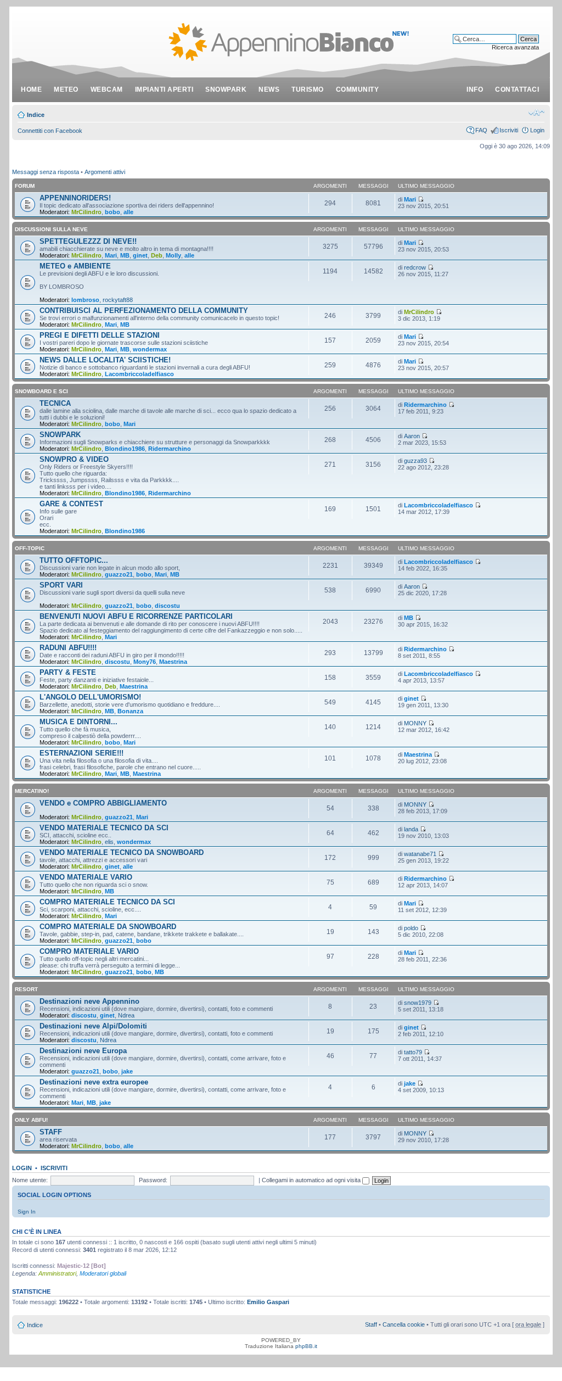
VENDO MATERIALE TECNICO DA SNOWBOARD (122, 852)
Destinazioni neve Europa (83, 1051)
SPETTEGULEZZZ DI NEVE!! (88, 241)
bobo (112, 212)
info (475, 89)
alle (128, 212)
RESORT (26, 989)
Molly (173, 255)
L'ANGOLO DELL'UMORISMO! (90, 697)
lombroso (85, 300)
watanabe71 (420, 854)
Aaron (412, 436)
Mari (410, 199)
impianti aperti (164, 89)
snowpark (225, 89)
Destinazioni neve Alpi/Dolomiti (93, 1026)
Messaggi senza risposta (45, 172)
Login (537, 130)
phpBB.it (306, 1346)
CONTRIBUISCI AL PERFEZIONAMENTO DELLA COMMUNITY (144, 310)
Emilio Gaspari (268, 1302)
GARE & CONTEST (71, 504)
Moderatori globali (103, 1273)
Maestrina (173, 661)
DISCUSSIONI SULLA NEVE (51, 229)
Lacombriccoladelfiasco (139, 374)
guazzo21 (119, 574)
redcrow (415, 267)
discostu (167, 605)
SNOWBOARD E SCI (41, 391)
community (357, 89)
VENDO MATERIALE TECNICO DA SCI (104, 828)
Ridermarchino (425, 404)
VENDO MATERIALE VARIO (86, 877)
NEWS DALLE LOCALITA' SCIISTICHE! (105, 360)
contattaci (517, 89)
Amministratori (57, 1273)
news (268, 89)
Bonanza (130, 711)
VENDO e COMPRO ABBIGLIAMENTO (103, 803)
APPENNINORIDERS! (75, 198)
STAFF (51, 1132)
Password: (153, 1180)
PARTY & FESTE (68, 672)
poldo (411, 928)
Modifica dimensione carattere (536, 113)
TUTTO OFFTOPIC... (74, 560)
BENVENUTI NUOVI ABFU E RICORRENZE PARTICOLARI (136, 616)
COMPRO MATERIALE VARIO (89, 951)
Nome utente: (30, 1180)
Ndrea (126, 1015)
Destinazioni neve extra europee (94, 1082)
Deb (156, 255)
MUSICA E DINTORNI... (78, 722)
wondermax (150, 349)
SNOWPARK (60, 434)
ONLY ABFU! (31, 1120)
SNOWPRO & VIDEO (74, 459)
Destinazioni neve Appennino (89, 1001)
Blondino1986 (125, 448)
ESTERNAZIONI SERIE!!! (81, 753)
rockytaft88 (118, 300)
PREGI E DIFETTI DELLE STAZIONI (100, 335)
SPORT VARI (61, 585)
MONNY (415, 723)
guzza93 (415, 460)
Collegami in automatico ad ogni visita (312, 1180)
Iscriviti (508, 130)
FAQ (481, 130)
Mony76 (144, 661)
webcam (107, 89)
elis (109, 841)
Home (31, 89)
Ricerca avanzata (515, 47)
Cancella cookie (404, 1324)
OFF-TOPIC (29, 548)
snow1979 (417, 1002)
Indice (35, 114)
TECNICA (55, 403)
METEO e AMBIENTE (75, 266)
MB (125, 255)
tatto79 (413, 1052)
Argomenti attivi (105, 172)
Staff (371, 1324)
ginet (140, 255)
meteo (66, 89)
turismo (307, 89)
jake (127, 1071)
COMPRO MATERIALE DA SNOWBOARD (108, 926)
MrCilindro (86, 212)
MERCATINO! (32, 791)
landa (411, 829)
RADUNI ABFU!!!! (68, 648)
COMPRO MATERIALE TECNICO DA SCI (107, 902)
